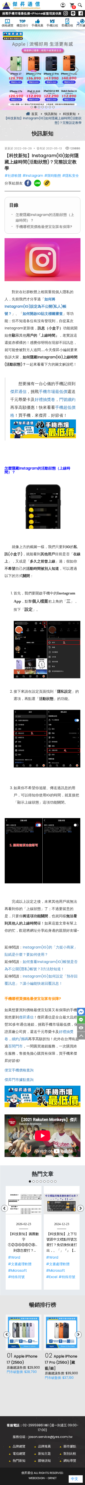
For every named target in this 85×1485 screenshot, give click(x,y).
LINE (81, 1019)
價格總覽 (7, 25)
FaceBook (81, 1012)
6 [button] (50, 107)
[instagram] (65, 13)
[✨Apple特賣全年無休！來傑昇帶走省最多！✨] (42, 69)
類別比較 (69, 1453)
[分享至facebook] (27, 183)
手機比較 (52, 25)
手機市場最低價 (53, 391)
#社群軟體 (13, 175)
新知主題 (44, 1453)
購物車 (74, 7)
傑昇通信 (18, 391)
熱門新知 (19, 1460)
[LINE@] (73, 13)
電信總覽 (19, 1453)
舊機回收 (67, 25)
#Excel (51, 1276)
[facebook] (80, 13)
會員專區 (63, 5)
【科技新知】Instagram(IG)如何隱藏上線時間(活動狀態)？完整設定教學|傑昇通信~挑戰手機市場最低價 (26, 8)
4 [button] (42, 107)
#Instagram (32, 175)
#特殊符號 (16, 1276)
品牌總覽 (19, 1446)
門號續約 (67, 399)
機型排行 (22, 25)
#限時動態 (52, 175)
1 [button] (32, 107)
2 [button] (35, 107)
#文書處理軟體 (20, 1264)
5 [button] (46, 107)
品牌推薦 (44, 1446)
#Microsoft (17, 1270)
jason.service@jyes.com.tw (51, 1437)
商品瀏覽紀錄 (81, 1027)
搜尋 (80, 5)
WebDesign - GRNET (43, 1478)
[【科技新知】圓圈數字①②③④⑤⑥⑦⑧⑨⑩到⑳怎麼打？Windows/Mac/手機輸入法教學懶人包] (23, 1204)
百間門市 (15, 1046)
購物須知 (44, 1460)
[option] (42, 69)
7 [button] (53, 107)
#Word (14, 1257)
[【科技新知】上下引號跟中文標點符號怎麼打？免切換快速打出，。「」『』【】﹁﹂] (62, 1204)
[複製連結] (47, 183)
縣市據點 (69, 1446)
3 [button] (39, 107)
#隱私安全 (70, 175)
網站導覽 (69, 1460)
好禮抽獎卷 (45, 399)
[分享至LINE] (37, 183)
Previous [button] (9, 69)
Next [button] (75, 69)
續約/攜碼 (20, 1039)
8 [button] (55, 1181)
